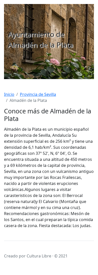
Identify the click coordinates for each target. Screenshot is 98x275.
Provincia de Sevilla (38, 94)
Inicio (9, 94)
